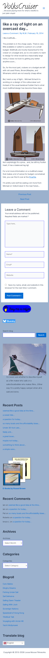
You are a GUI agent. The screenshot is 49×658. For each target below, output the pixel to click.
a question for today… (12, 419)
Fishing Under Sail (10, 592)
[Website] (24, 276)
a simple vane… (9, 449)
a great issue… (9, 436)
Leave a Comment (10, 33)
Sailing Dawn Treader (12, 600)
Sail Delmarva (8, 596)
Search (41, 335)
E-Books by (8, 488)
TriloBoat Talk (8, 617)
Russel (16, 488)
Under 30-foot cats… (12, 428)
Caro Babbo (8, 584)
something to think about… (14, 445)
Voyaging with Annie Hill (13, 621)
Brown (23, 488)
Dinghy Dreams (9, 588)
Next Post (24, 199)
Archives (6, 538)
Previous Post (24, 194)
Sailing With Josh (10, 604)
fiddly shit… (8, 432)
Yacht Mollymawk (10, 625)
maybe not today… (11, 441)
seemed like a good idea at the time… (18, 411)
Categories (7, 561)
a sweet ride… (9, 415)
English (10, 643)
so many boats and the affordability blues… (21, 423)
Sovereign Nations (10, 609)
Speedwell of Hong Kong (13, 613)
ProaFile (32, 177)
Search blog (8, 331)
